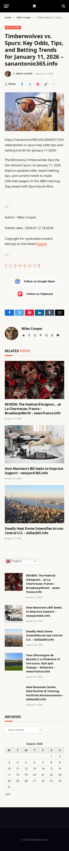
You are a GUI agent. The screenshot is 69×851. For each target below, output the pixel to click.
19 (26, 774)
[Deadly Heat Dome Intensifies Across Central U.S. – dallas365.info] (34, 504)
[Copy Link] (45, 84)
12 (26, 768)
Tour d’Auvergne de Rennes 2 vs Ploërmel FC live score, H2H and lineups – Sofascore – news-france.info (43, 663)
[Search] (63, 6)
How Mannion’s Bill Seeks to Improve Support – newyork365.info (34, 470)
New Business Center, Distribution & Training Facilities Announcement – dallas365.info (45, 693)
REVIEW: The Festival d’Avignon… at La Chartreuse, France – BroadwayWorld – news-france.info (33, 408)
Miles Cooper (13, 27)
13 (34, 768)
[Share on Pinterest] (37, 84)
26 (26, 781)
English (16, 561)
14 (42, 768)
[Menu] (6, 6)
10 (9, 768)
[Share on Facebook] (22, 84)
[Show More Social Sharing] (53, 84)
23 (59, 774)
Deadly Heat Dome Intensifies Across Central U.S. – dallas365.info (34, 530)
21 (42, 774)
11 (17, 768)
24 (9, 781)
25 (17, 781)
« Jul (7, 794)
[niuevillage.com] (34, 6)
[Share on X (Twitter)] (29, 84)
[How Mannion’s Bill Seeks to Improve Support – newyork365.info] (34, 444)
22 (51, 774)
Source (41, 244)
